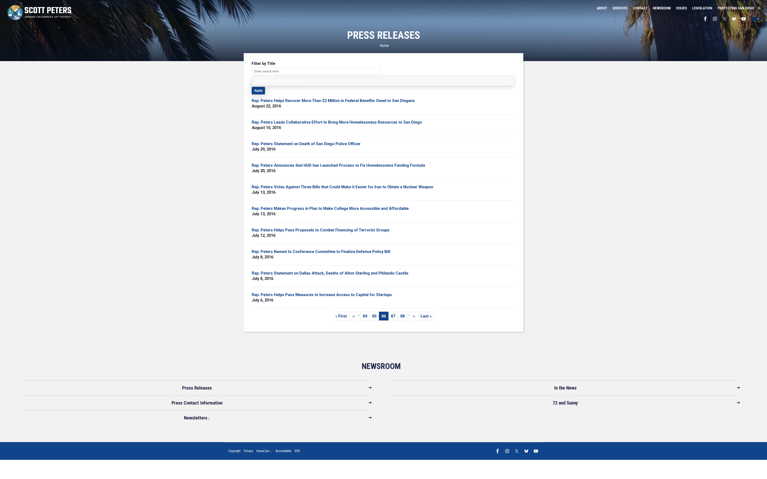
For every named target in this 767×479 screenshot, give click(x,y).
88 (403, 317)
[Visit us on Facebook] (706, 19)
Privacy (248, 451)
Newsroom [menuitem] (662, 8)
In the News (565, 388)
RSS (297, 451)
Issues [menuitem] (681, 8)
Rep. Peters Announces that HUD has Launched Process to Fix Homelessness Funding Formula (338, 165)
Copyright (234, 451)
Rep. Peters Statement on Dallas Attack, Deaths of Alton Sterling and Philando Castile (330, 273)
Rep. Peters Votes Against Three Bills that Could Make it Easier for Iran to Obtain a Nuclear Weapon (342, 186)
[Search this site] (759, 8)
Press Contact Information (197, 403)
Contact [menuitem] (640, 8)
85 (375, 317)
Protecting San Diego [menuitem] (736, 8)
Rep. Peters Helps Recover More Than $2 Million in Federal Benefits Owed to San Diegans (333, 100)
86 (385, 317)
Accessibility (283, 451)
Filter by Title (263, 63)
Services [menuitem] (620, 8)
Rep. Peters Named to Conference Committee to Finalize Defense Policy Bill (321, 251)
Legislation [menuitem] (702, 8)
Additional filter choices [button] (282, 80)
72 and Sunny (565, 403)
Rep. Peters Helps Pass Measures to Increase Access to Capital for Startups (322, 294)
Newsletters (195, 418)
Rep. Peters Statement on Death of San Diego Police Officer (306, 143)
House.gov (263, 451)
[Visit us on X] (725, 19)
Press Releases (197, 388)
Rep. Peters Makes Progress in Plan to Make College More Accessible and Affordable (330, 208)
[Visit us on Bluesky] (735, 19)
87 (394, 317)
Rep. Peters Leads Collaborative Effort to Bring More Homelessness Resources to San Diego (337, 122)
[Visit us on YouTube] (745, 19)
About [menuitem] (602, 8)
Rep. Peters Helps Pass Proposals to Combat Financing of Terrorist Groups (320, 230)
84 (366, 317)
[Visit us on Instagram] (716, 19)
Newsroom (381, 366)
